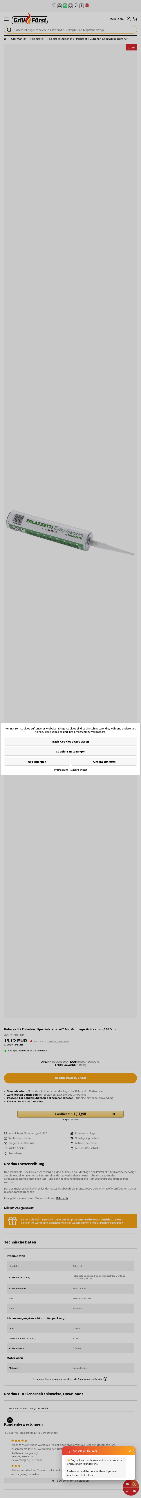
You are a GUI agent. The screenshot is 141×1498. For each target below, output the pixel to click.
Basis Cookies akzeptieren (70, 741)
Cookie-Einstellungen (70, 751)
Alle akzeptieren (104, 761)
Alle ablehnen (37, 761)
